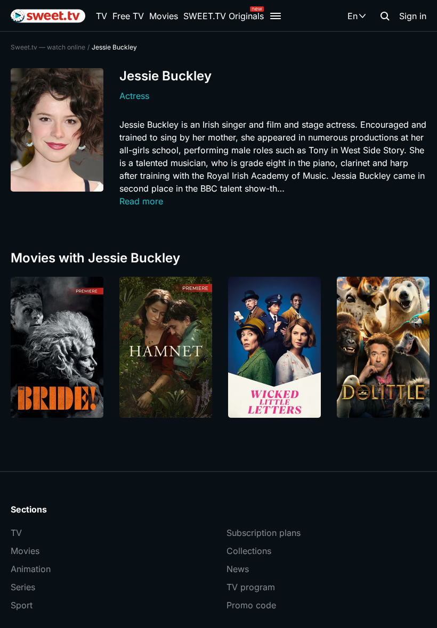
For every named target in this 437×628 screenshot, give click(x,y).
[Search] (384, 16)
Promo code (251, 605)
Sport (22, 605)
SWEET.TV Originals (223, 16)
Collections (248, 551)
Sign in (412, 16)
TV (101, 16)
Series (23, 587)
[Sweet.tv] (48, 16)
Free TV (128, 16)
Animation (31, 569)
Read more (141, 201)
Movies (163, 16)
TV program (250, 587)
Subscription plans (263, 532)
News (237, 569)
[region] (218, 347)
